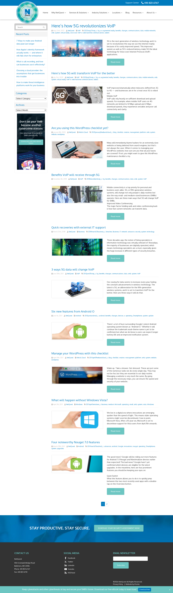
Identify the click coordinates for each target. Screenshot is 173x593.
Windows (79, 404)
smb (52, 33)
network (124, 232)
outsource (131, 232)
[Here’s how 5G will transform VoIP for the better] (77, 95)
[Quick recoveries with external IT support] (77, 247)
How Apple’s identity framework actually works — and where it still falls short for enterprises (30, 52)
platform (143, 132)
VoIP (79, 31)
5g (99, 31)
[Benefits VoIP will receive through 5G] (77, 194)
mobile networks (150, 31)
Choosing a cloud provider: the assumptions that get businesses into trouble (30, 73)
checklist (120, 132)
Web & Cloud (83, 132)
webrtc (107, 33)
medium (111, 404)
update (150, 316)
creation (126, 132)
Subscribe (121, 565)
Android (78, 316)
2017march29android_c (95, 446)
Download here (144, 589)
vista (144, 404)
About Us (151, 12)
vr (81, 33)
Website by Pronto (133, 584)
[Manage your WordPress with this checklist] (77, 375)
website (54, 134)
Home (45, 12)
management (134, 132)
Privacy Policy (118, 584)
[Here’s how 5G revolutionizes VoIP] (77, 48)
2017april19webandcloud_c (98, 358)
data (142, 31)
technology (150, 232)
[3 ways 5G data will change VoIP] (77, 289)
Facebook (71, 558)
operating (129, 316)
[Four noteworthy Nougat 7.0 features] (77, 464)
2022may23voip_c (90, 31)
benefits (118, 31)
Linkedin (71, 565)
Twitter (70, 562)
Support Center (132, 3)
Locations (116, 12)
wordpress (61, 134)
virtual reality (65, 33)
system (57, 33)
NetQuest (71, 31)
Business (82, 232)
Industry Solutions (100, 12)
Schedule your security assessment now (119, 528)
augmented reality (108, 31)
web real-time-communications (93, 33)
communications (134, 31)
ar (101, 31)
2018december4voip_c (94, 179)
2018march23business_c (96, 232)
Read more (115, 62)
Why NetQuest (58, 12)
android (102, 316)
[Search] (43, 27)
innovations (128, 446)
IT (120, 232)
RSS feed (71, 573)
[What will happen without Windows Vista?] (77, 420)
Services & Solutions (78, 12)
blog (114, 132)
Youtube (71, 569)
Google (120, 446)
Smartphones (137, 316)
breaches (109, 232)
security (137, 232)
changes (124, 31)
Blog (127, 12)
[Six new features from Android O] (77, 331)
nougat (135, 446)
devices (120, 316)
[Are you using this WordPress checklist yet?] (77, 149)
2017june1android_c (91, 316)
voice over (73, 33)
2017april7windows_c (93, 404)
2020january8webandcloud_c (101, 132)
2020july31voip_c (89, 77)
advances (107, 446)
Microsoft (118, 404)
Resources (137, 12)
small (131, 404)
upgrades (60, 448)
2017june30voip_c (89, 274)
